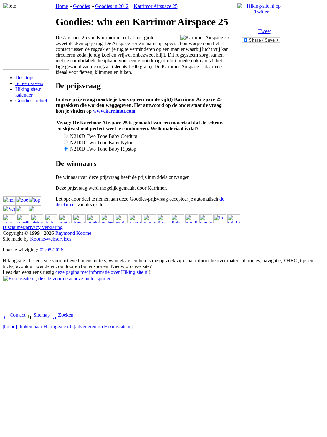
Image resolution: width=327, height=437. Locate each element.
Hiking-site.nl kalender (29, 92)
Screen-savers (29, 83)
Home (62, 6)
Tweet (264, 31)
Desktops (24, 77)
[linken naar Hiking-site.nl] (45, 326)
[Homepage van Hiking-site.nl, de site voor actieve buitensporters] (66, 305)
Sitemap (42, 315)
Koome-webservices (50, 239)
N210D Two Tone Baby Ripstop (102, 149)
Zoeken (65, 315)
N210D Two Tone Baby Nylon (101, 142)
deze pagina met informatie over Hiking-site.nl (101, 272)
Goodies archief (31, 100)
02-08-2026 (51, 249)
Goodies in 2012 (112, 6)
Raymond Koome (73, 233)
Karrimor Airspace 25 (156, 6)
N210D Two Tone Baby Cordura (103, 136)
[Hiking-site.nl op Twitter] (261, 13)
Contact (17, 315)
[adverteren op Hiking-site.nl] (103, 326)
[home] (10, 326)
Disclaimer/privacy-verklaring (33, 227)
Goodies (81, 6)
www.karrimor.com (114, 111)
